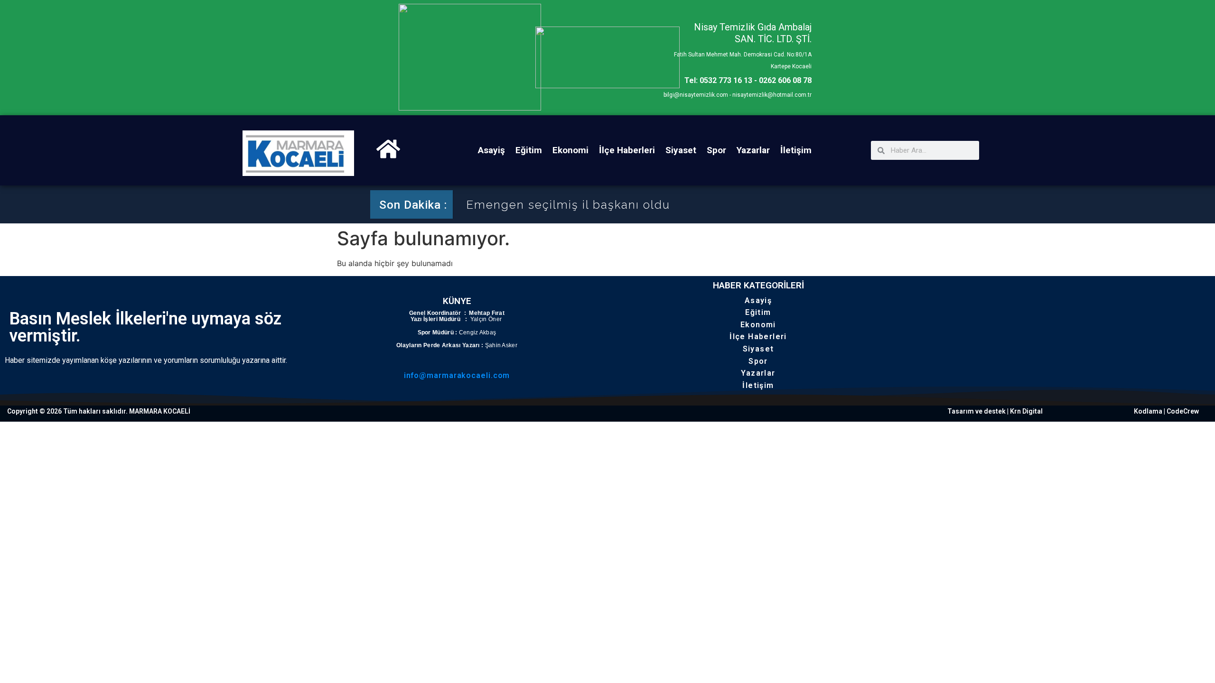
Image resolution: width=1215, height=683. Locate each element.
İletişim (796, 150)
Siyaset (680, 150)
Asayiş (491, 150)
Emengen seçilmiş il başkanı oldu (568, 205)
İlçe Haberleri (627, 150)
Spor (716, 150)
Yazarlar (753, 150)
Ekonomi (570, 150)
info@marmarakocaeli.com (457, 375)
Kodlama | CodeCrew (1166, 411)
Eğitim (528, 150)
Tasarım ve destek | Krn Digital (995, 411)
